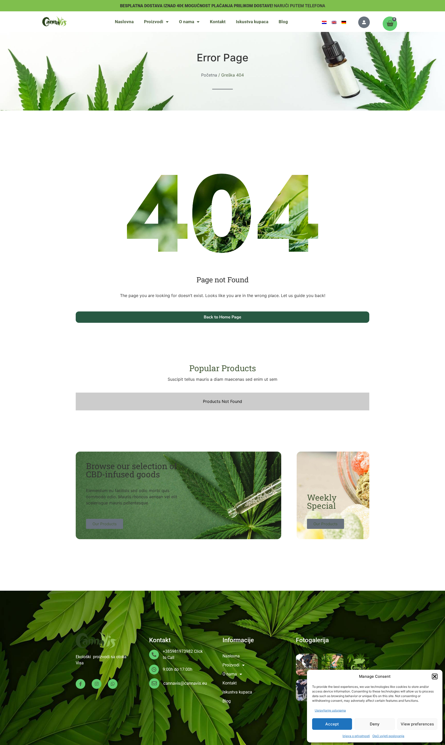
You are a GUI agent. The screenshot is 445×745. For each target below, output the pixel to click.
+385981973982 (178, 651)
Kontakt (218, 21)
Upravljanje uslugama (330, 710)
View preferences (417, 724)
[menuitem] (324, 22)
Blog (283, 21)
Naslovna (124, 21)
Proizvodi (153, 21)
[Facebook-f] (80, 684)
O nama (186, 21)
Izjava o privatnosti (356, 736)
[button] (434, 676)
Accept (332, 724)
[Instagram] (96, 684)
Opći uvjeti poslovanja (388, 736)
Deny (375, 724)
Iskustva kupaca (252, 21)
